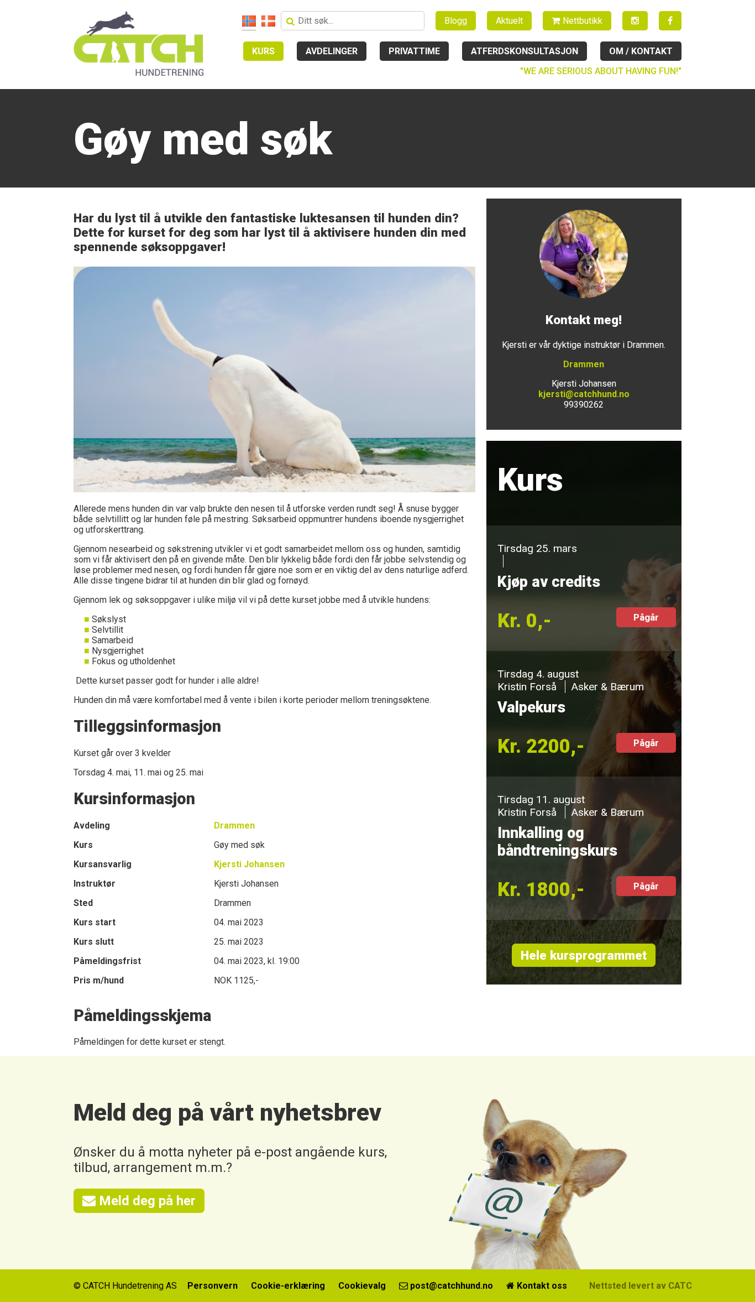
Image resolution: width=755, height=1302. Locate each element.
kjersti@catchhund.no (584, 394)
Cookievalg (362, 1285)
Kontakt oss (541, 1285)
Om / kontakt (641, 51)
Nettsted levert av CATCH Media (657, 1285)
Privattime (414, 51)
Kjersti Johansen (249, 864)
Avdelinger (332, 51)
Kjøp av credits (548, 582)
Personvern (212, 1285)
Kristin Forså (527, 686)
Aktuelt (509, 20)
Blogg (455, 20)
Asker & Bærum (607, 686)
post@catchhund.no (450, 1285)
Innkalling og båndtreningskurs (557, 842)
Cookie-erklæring (288, 1285)
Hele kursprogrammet (584, 955)
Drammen (234, 825)
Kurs (263, 51)
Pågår (646, 617)
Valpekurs (531, 707)
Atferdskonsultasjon (524, 51)
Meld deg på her (146, 1201)
